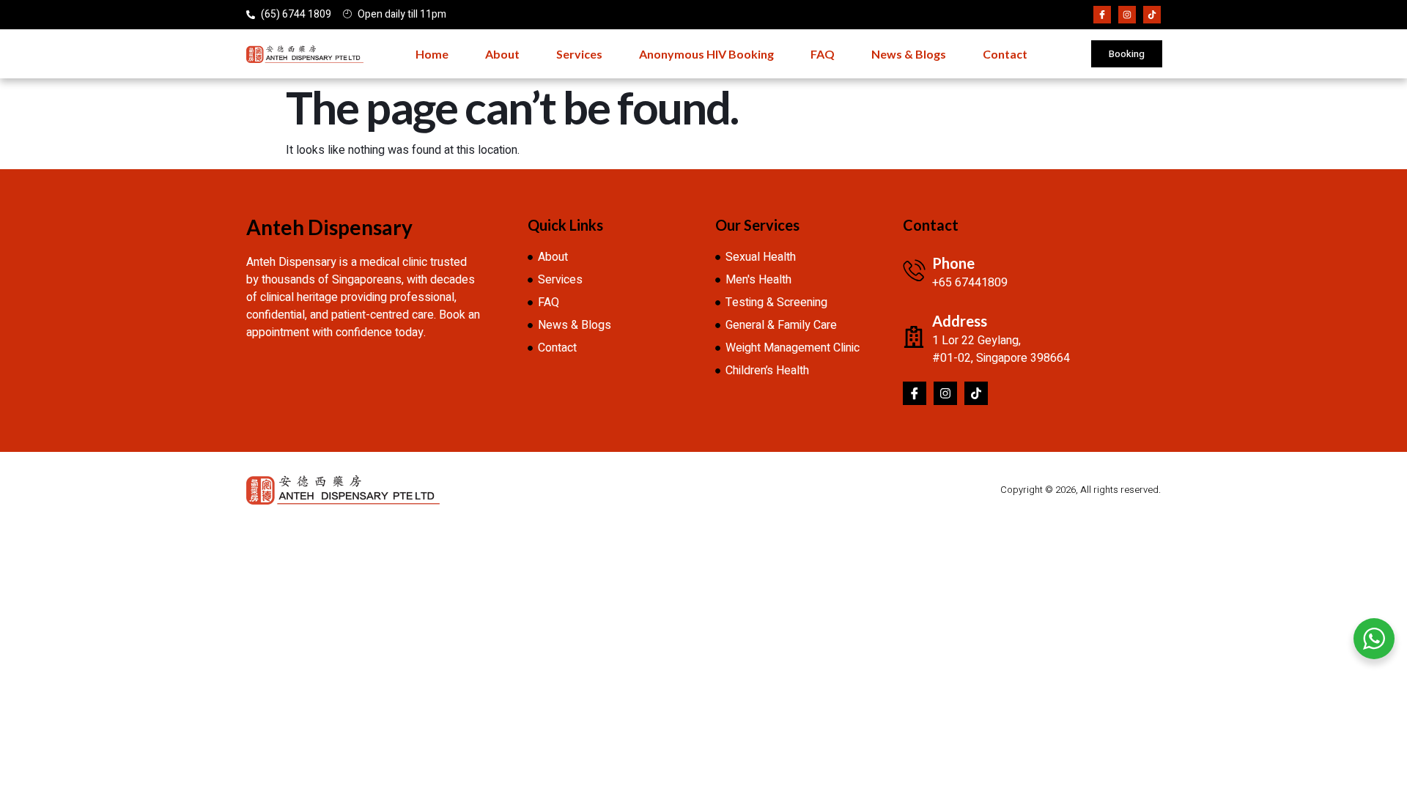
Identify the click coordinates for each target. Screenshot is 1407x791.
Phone (953, 263)
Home (432, 54)
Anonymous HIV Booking (706, 54)
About (502, 54)
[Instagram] (1127, 14)
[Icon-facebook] (1102, 14)
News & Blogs (908, 54)
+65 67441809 (970, 282)
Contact (1005, 54)
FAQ (822, 54)
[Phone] (914, 270)
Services (579, 54)
